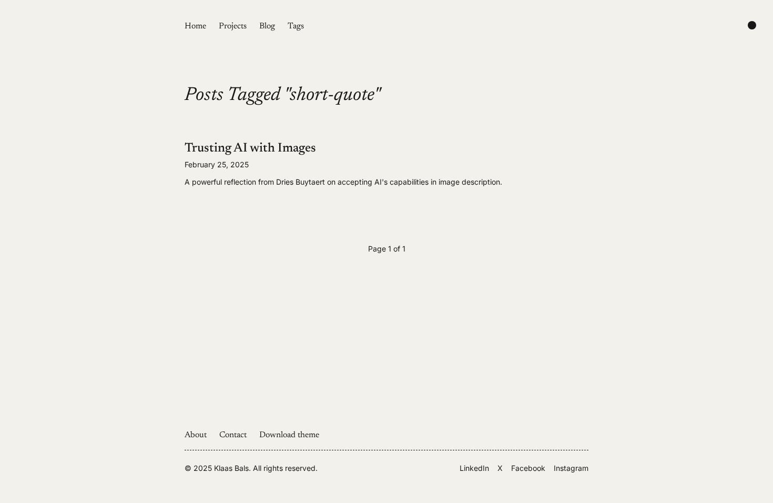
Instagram (571, 468)
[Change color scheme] (752, 25)
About (196, 435)
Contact (233, 435)
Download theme (289, 435)
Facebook (528, 468)
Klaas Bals (231, 468)
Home (195, 26)
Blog (267, 26)
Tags (296, 26)
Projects (233, 26)
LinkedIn (474, 468)
